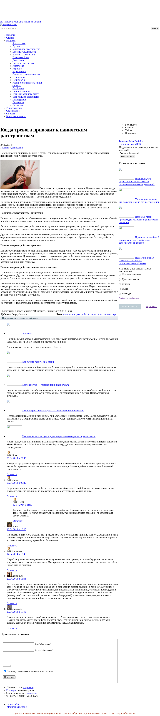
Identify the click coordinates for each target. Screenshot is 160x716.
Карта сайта (13, 704)
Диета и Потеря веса (23, 63)
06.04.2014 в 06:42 (16, 482)
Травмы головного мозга (25, 94)
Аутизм (16, 46)
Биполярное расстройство (26, 49)
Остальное (18, 105)
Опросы (10, 113)
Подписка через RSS (130, 144)
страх (115, 314)
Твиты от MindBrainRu (131, 141)
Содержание (13, 110)
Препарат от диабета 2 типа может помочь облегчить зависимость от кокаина (139, 240)
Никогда (126, 293)
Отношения (18, 77)
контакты (32, 693)
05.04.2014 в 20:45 (16, 458)
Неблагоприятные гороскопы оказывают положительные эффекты (136, 260)
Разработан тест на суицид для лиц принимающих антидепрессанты (58, 436)
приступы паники (101, 314)
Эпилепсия (18, 102)
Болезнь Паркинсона (23, 54)
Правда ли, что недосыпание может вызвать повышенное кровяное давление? (137, 181)
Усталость (27, 333)
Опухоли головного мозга (26, 74)
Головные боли (20, 57)
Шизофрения (19, 99)
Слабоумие (18, 88)
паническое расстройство (76, 314)
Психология (18, 80)
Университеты (14, 108)
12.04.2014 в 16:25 (16, 529)
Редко (124, 288)
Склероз (16, 85)
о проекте (28, 687)
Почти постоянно (131, 274)
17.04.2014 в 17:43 (16, 554)
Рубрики (10, 40)
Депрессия (18, 60)
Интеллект (18, 65)
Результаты (151, 306)
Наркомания (19, 71)
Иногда (125, 284)
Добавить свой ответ (129, 298)
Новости (10, 35)
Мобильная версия (17, 707)
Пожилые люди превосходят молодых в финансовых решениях (138, 219)
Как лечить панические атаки (38, 361)
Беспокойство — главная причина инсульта (45, 384)
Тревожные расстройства (25, 96)
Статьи (10, 37)
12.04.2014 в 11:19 (22, 504)
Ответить (12, 474)
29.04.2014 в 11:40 (16, 611)
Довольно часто (130, 279)
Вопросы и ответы (16, 116)
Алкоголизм (18, 43)
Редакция (11, 690)
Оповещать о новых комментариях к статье (30, 671)
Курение (17, 68)
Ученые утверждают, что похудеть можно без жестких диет (139, 200)
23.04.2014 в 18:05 (16, 578)
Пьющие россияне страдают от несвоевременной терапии (53, 410)
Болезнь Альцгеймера (24, 51)
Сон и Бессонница (22, 91)
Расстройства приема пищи (27, 82)
